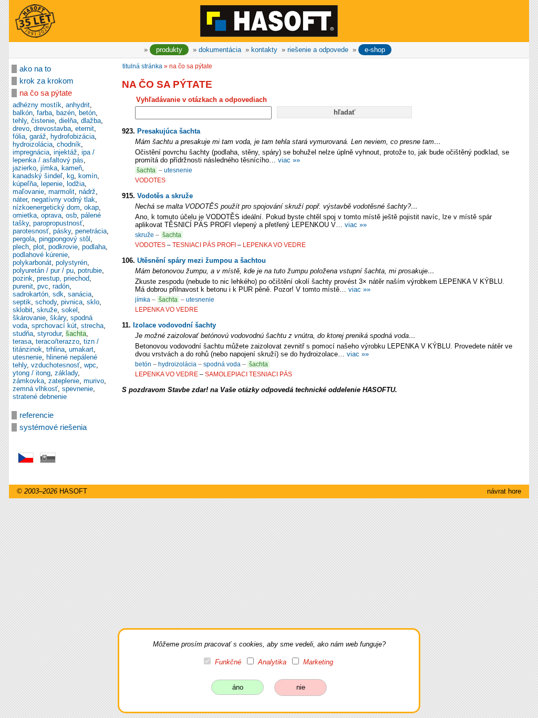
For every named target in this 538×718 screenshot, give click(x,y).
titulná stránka (142, 66)
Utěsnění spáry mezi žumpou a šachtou (201, 260)
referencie (36, 415)
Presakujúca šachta (168, 131)
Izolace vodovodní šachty (174, 325)
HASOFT (73, 491)
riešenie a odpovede (317, 50)
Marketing (318, 662)
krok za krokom (46, 81)
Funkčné (228, 662)
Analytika (272, 662)
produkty (169, 50)
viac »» (289, 160)
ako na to (35, 69)
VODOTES (150, 180)
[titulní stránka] (269, 20)
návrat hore (504, 491)
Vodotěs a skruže (165, 196)
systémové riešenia (53, 427)
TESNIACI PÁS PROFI (204, 245)
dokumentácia (220, 50)
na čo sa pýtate (45, 93)
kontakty (264, 50)
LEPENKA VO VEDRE (274, 245)
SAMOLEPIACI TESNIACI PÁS (248, 374)
